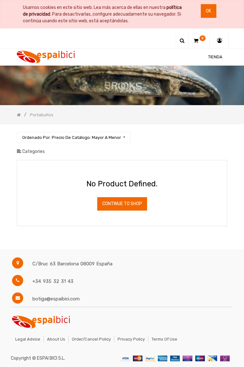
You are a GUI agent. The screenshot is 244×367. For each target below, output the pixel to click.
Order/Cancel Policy (91, 339)
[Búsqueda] (222, 134)
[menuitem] (215, 57)
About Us (56, 339)
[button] (73, 137)
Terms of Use (164, 339)
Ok (208, 11)
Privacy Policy (131, 339)
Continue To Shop (122, 203)
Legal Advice (27, 339)
